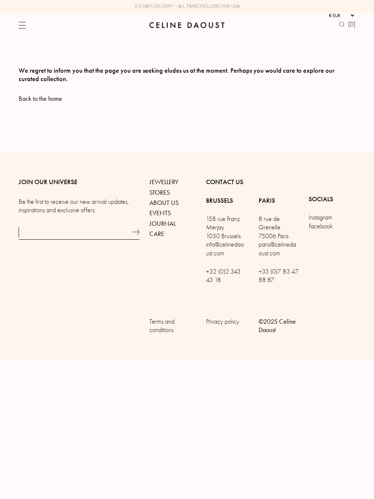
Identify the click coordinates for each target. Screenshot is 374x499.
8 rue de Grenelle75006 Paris (274, 227)
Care (156, 234)
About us (164, 203)
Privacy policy (222, 321)
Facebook (321, 226)
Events (160, 213)
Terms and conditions (162, 326)
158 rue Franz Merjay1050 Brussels (223, 227)
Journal (162, 224)
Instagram (320, 217)
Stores (159, 192)
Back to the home (40, 99)
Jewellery (164, 182)
